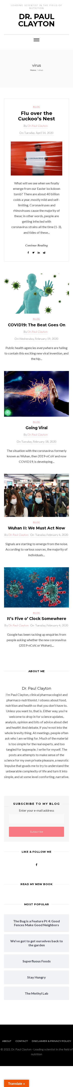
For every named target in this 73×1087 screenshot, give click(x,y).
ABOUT (6, 1041)
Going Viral (36, 428)
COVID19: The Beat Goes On (36, 325)
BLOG (36, 106)
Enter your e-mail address (36, 810)
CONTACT (21, 1041)
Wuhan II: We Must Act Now (36, 528)
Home (33, 70)
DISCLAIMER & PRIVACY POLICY (51, 1041)
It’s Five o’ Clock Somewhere (36, 618)
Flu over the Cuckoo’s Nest (36, 115)
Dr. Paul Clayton (36, 20)
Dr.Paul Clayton (38, 125)
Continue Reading (36, 245)
